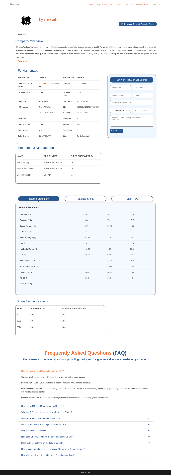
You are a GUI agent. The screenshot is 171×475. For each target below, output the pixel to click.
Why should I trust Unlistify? (33, 431)
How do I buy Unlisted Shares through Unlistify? (42, 371)
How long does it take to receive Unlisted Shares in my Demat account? (53, 449)
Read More (22, 61)
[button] (85, 61)
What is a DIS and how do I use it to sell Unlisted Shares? (46, 412)
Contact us (43, 83)
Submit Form (116, 131)
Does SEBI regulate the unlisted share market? (42, 443)
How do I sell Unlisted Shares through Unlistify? (42, 406)
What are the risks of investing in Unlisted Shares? (43, 424)
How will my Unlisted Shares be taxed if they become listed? (48, 455)
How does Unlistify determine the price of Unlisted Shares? (47, 437)
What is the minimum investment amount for (40, 418)
